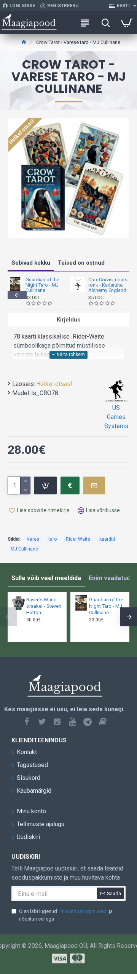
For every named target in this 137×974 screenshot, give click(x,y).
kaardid (107, 539)
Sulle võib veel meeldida (46, 578)
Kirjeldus (68, 319)
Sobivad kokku (30, 262)
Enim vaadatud (109, 578)
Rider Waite (78, 539)
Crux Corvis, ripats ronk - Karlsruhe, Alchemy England (107, 285)
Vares (33, 539)
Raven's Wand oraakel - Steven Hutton (43, 606)
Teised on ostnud (81, 262)
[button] (17, 295)
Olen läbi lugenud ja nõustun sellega (66, 915)
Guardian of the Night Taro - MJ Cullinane (42, 285)
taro (52, 539)
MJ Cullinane (24, 549)
